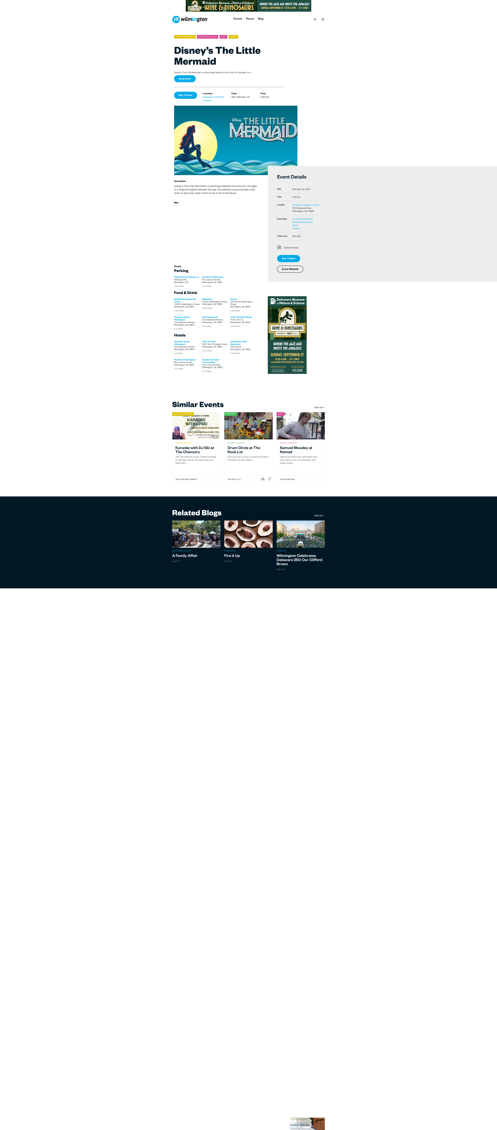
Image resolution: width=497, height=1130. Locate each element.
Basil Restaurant (210, 317)
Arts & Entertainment (302, 219)
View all (318, 407)
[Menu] (323, 19)
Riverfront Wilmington (213, 277)
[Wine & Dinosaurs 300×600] (287, 334)
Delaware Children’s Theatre (306, 205)
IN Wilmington (189, 19)
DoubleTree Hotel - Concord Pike (211, 361)
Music (295, 225)
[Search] (315, 19)
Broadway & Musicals (302, 222)
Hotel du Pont (208, 341)
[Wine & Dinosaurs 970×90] (248, 5)
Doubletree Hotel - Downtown (239, 342)
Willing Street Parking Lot (186, 277)
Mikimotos (207, 299)
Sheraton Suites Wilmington (182, 318)
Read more (185, 78)
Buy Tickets (185, 95)
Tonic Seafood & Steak (241, 317)
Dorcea (233, 299)
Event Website (290, 269)
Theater (296, 228)
